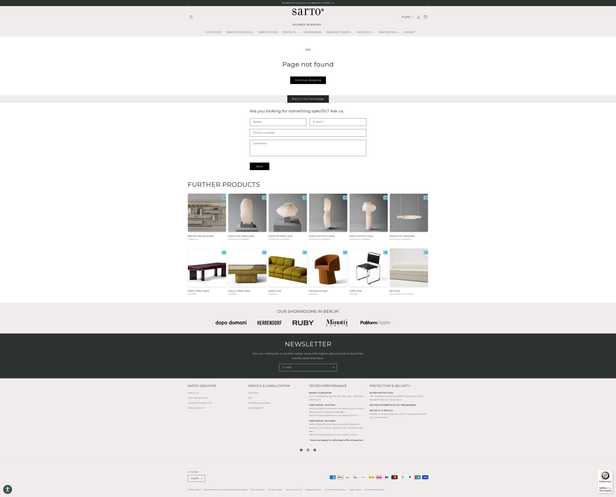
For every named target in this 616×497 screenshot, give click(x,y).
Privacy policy (275, 489)
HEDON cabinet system (201, 236)
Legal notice (355, 489)
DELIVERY (253, 393)
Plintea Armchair (318, 291)
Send (259, 166)
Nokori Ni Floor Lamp (361, 236)
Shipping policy (313, 489)
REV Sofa (395, 291)
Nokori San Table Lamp (241, 236)
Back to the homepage (308, 98)
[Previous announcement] (188, 3)
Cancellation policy (374, 489)
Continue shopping (308, 80)
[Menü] (611, 472)
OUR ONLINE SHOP (198, 398)
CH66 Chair (355, 291)
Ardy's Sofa (275, 291)
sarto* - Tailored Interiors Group (211, 489)
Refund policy (258, 489)
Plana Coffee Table (198, 291)
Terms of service (294, 489)
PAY (250, 398)
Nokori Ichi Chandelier (402, 236)
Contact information (335, 489)
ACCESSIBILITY (256, 408)
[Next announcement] (427, 3)
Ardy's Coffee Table (239, 291)
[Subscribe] (333, 367)
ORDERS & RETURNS (259, 403)
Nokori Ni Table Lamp (281, 236)
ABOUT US (193, 393)
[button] (191, 17)
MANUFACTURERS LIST (200, 403)
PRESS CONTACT (197, 408)
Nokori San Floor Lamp (322, 236)
